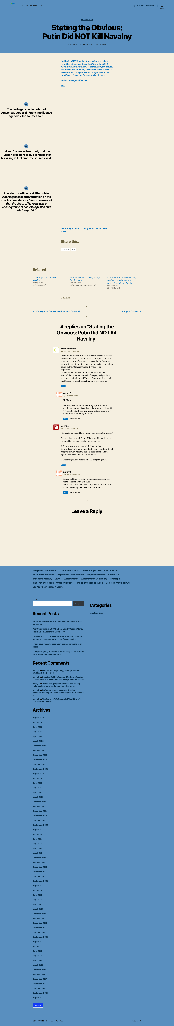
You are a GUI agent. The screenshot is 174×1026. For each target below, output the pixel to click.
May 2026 (37, 732)
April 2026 (37, 736)
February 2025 (39, 802)
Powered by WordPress (55, 1021)
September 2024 (40, 825)
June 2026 (37, 727)
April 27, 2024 (87, 44)
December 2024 (40, 811)
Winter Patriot (71, 578)
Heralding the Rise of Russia (89, 582)
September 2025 (40, 769)
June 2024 (37, 839)
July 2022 (37, 946)
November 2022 (40, 928)
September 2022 (40, 937)
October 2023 (39, 876)
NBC (63, 86)
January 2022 (39, 974)
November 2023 (40, 872)
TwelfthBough (88, 570)
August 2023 (38, 886)
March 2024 (38, 853)
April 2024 (37, 848)
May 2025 (37, 788)
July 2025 (37, 778)
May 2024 (37, 844)
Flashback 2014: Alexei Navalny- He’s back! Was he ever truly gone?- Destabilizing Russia (122, 280)
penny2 (74, 44)
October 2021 (39, 988)
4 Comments (101, 44)
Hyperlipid (115, 578)
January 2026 (39, 750)
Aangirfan (38, 570)
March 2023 (38, 909)
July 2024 (37, 834)
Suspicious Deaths (96, 574)
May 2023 (37, 900)
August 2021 (38, 998)
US (69, 298)
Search (35, 600)
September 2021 (40, 993)
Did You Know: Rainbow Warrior (48, 587)
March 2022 (38, 965)
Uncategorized (87, 19)
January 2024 (39, 862)
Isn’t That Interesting (43, 582)
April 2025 (37, 792)
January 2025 (39, 806)
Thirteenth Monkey (42, 578)
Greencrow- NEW (70, 570)
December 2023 (40, 867)
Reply (63, 386)
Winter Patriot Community (94, 578)
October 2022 (39, 932)
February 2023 (39, 914)
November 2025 (40, 760)
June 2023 (37, 895)
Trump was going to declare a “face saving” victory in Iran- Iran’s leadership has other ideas (57, 684)
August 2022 (38, 942)
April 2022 (37, 960)
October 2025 (39, 764)
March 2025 (38, 797)
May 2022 (37, 956)
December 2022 (40, 923)
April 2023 (37, 904)
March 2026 (38, 741)
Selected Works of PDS (118, 582)
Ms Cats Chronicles (108, 570)
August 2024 (39, 830)
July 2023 (37, 890)
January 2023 (39, 918)
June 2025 (37, 783)
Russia (65, 298)
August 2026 (39, 718)
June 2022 (37, 951)
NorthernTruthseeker (43, 574)
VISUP (58, 578)
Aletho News (51, 570)
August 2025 (38, 774)
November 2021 (40, 984)
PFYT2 (41, 1021)
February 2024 (39, 858)
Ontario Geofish (64, 582)
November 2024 (40, 816)
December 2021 (40, 979)
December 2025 (40, 755)
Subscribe (38, 1005)
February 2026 (39, 746)
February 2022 (39, 970)
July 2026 (37, 722)
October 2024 (39, 820)
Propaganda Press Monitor (70, 574)
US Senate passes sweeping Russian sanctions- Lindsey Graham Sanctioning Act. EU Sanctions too (58, 692)
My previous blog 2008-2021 (143, 6)
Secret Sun (113, 574)
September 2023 (40, 881)
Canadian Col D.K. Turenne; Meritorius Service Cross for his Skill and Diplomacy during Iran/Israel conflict (58, 678)
